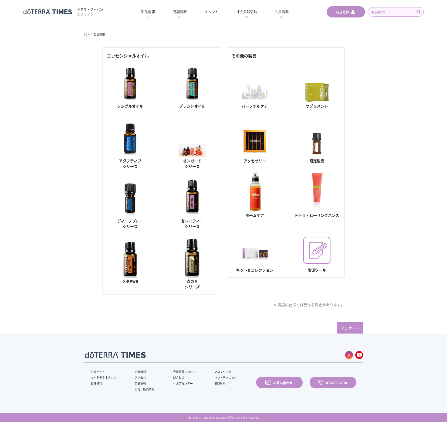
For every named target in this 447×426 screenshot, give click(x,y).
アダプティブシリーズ (130, 163)
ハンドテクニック (225, 377)
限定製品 (316, 161)
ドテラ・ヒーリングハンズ (317, 215)
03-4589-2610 (336, 382)
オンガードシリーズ (192, 163)
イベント (211, 11)
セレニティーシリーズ (192, 223)
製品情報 (148, 11)
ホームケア (254, 215)
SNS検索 (219, 383)
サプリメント (317, 106)
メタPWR (130, 281)
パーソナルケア (255, 106)
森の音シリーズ (192, 284)
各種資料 (96, 383)
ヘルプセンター (183, 383)
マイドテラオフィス (103, 377)
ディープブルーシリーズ (130, 223)
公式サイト (98, 372)
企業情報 (140, 372)
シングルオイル (130, 106)
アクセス (140, 377)
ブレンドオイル (192, 106)
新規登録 (342, 12)
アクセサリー (255, 161)
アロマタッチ (222, 372)
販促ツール (317, 270)
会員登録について (184, 372)
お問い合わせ (283, 382)
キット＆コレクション (254, 270)
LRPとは (178, 377)
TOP (86, 34)
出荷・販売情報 (144, 389)
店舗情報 (180, 11)
